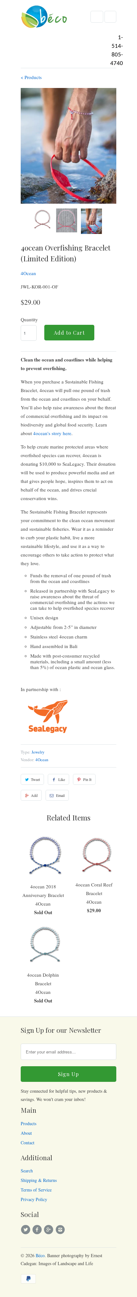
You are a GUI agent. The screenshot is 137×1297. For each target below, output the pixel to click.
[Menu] (96, 17)
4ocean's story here (52, 433)
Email (60, 795)
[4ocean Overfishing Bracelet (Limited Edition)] (68, 146)
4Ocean (28, 273)
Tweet (35, 779)
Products (28, 1123)
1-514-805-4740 (116, 51)
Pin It (87, 779)
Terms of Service (36, 1190)
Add (34, 795)
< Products (31, 77)
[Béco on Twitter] (26, 1230)
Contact (27, 1143)
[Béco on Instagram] (61, 1230)
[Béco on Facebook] (38, 1230)
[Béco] (44, 19)
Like (61, 779)
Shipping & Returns (39, 1180)
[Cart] (110, 17)
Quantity (29, 319)
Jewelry (38, 752)
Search (27, 1171)
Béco (40, 1255)
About (26, 1133)
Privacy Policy (34, 1199)
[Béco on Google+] (49, 1230)
